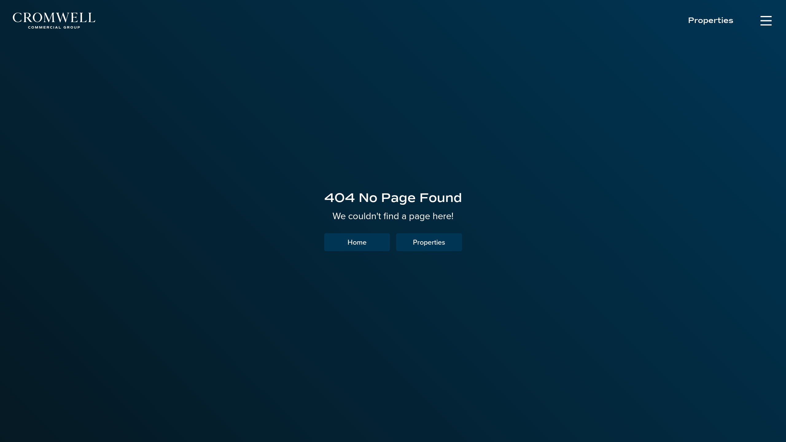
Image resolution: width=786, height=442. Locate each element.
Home (357, 242)
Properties (710, 21)
